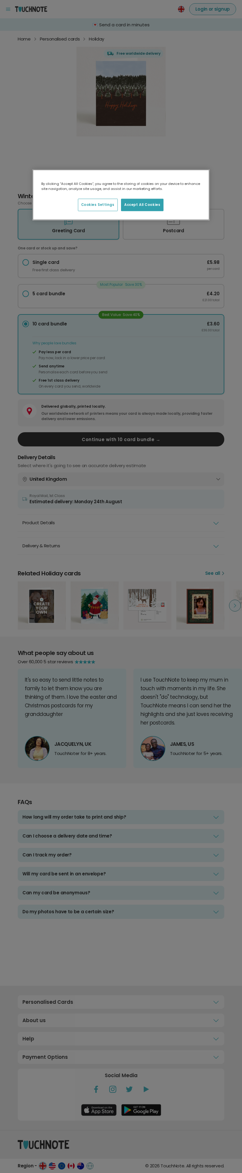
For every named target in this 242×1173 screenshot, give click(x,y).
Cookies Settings (98, 204)
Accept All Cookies (142, 204)
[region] (121, 194)
